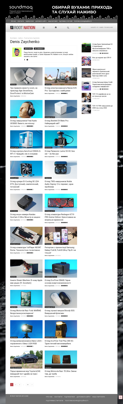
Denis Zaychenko (15, 96)
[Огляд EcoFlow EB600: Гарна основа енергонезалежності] (61, 268)
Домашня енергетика (50, 276)
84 (27, 384)
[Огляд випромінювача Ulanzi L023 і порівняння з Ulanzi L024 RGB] (26, 329)
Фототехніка (48, 147)
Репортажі (48, 244)
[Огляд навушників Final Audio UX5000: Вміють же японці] (26, 109)
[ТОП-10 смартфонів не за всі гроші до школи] (86, 97)
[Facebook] (24, 59)
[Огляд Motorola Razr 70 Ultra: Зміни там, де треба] (61, 359)
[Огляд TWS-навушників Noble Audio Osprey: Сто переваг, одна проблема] (61, 170)
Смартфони (14, 307)
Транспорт (48, 84)
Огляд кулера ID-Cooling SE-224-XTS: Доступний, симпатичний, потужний (24, 184)
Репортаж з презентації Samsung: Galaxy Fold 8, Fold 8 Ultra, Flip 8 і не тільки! (60, 250)
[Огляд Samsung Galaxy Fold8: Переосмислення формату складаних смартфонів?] (86, 85)
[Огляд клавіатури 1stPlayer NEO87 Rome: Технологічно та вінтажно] (26, 236)
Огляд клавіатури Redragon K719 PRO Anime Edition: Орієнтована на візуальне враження (60, 217)
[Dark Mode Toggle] (121, 397)
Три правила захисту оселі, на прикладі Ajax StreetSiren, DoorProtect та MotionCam (23, 91)
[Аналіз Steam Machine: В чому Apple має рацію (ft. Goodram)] (26, 268)
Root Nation (13, 38)
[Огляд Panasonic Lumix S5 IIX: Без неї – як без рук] (61, 139)
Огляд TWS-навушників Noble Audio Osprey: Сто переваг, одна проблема (59, 184)
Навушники (14, 117)
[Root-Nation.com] (22, 27)
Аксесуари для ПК (49, 117)
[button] (68, 27)
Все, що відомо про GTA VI (101, 58)
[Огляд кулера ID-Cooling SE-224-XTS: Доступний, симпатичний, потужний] (26, 170)
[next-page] (32, 384)
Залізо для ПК (14, 147)
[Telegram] (27, 59)
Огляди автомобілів (16, 367)
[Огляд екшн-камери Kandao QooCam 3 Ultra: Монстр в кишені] (26, 203)
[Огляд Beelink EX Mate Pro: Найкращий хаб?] (61, 109)
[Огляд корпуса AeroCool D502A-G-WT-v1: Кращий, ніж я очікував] (26, 139)
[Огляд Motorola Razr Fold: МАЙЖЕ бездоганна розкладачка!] (26, 299)
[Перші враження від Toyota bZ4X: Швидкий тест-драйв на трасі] (26, 359)
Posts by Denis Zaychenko (32, 38)
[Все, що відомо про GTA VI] (86, 61)
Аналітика (13, 84)
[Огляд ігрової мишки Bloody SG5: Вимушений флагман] (61, 299)
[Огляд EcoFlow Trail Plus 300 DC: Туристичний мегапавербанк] (61, 329)
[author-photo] (18, 54)
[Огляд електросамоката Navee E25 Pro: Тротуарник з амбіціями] (61, 76)
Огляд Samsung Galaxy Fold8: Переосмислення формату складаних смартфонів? (102, 84)
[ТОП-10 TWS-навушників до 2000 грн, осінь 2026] (86, 109)
